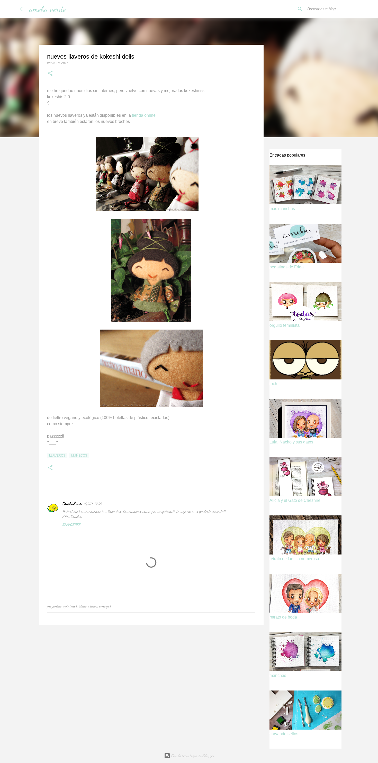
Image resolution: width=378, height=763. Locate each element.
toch (273, 384)
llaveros (57, 455)
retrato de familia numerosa (294, 559)
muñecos (79, 455)
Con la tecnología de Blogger (192, 755)
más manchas (282, 208)
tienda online (144, 115)
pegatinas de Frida (286, 267)
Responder (71, 524)
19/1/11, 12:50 (93, 504)
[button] (50, 73)
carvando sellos (283, 734)
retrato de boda (283, 617)
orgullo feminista (284, 325)
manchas (277, 675)
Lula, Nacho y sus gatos (291, 442)
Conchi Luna (72, 503)
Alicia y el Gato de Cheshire (294, 500)
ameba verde (47, 9)
